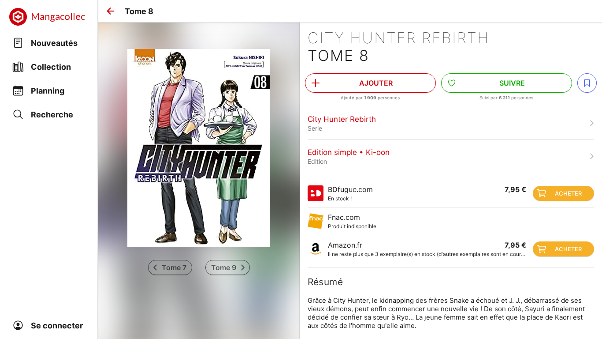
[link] (451, 123)
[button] (110, 11)
